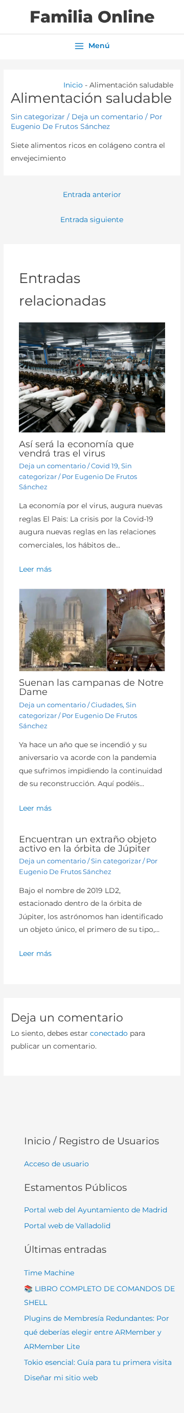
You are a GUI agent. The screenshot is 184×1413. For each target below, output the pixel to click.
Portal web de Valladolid (67, 1226)
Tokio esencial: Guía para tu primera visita (98, 1362)
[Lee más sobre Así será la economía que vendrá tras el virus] (92, 377)
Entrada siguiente (91, 219)
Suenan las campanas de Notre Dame (91, 687)
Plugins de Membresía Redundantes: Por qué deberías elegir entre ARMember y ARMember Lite (96, 1332)
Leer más (35, 569)
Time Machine (49, 1273)
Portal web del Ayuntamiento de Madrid (95, 1210)
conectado (109, 1033)
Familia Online (92, 17)
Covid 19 (104, 466)
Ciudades (107, 705)
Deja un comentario (107, 117)
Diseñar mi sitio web (61, 1378)
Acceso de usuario (56, 1164)
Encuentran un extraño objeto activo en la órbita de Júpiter (87, 843)
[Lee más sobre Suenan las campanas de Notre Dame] (92, 629)
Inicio (73, 85)
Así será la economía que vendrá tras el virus (76, 448)
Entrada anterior (92, 194)
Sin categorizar (38, 117)
